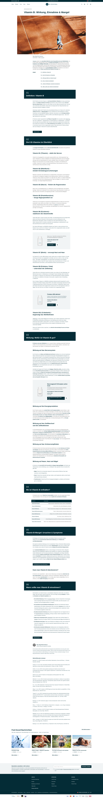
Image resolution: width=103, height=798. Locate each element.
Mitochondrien (49, 416)
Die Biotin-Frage (15, 750)
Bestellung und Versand (36, 783)
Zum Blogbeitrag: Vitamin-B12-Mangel (41, 564)
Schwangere (49, 617)
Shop (13, 4)
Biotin (35, 471)
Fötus (62, 619)
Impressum (32, 792)
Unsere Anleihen (20, 792)
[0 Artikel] (90, 4)
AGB (61, 769)
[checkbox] (53, 769)
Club (21, 4)
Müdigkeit (61, 606)
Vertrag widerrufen (35, 788)
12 (69, 119)
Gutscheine (53, 781)
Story (24, 4)
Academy (73, 781)
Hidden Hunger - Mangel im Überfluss (40, 750)
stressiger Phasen (51, 598)
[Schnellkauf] (57, 244)
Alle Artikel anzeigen (86, 729)
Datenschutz (28, 792)
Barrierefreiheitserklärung (53, 792)
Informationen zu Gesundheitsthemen (43, 792)
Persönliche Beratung (35, 779)
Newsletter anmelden (86, 766)
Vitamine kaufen (36, 131)
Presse (25, 792)
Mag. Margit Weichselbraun (38, 56)
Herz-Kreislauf (56, 438)
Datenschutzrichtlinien (68, 769)
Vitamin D (56, 204)
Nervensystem (45, 111)
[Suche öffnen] (82, 4)
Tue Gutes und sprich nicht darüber (60, 750)
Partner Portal (73, 783)
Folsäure (51, 369)
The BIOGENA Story (74, 779)
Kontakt (33, 781)
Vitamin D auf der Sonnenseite (79, 750)
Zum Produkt (50, 244)
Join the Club (54, 779)
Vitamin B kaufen (37, 637)
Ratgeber (53, 783)
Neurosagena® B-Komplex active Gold (55, 398)
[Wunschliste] (87, 4)
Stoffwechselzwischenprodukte (53, 431)
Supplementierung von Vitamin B (42, 613)
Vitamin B (67, 119)
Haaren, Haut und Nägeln (58, 465)
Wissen (28, 4)
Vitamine (34, 61)
